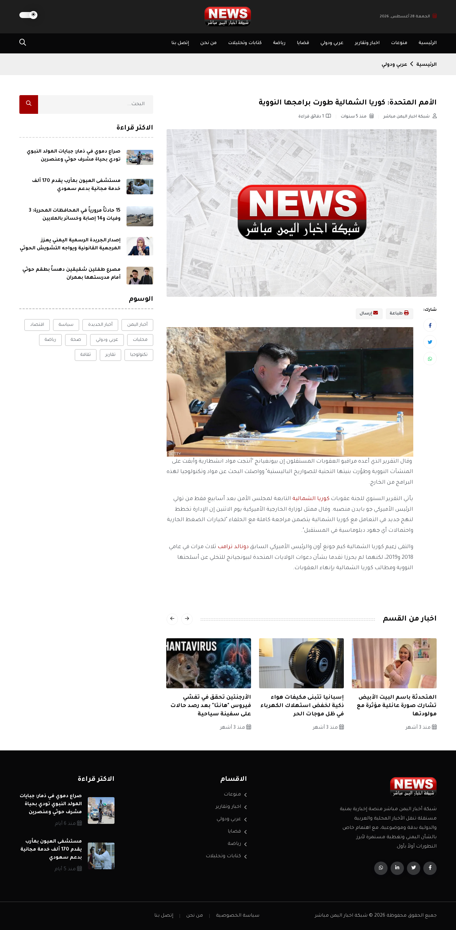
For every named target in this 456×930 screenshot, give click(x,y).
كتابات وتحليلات (245, 43)
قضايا (303, 43)
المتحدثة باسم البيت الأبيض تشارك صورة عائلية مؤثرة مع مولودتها (397, 706)
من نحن (208, 43)
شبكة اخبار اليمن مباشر (407, 116)
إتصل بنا (180, 43)
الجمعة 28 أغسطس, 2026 (405, 17)
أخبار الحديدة (100, 324)
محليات (140, 339)
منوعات (399, 43)
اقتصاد (37, 324)
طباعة (397, 313)
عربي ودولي (332, 43)
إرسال (366, 313)
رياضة (279, 43)
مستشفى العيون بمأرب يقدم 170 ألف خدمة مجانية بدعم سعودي (51, 850)
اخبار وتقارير (367, 43)
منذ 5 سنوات (354, 116)
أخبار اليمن (137, 324)
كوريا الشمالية (310, 499)
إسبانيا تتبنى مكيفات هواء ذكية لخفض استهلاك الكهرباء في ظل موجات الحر (302, 706)
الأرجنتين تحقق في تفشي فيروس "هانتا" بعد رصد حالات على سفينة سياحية (210, 706)
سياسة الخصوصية (237, 916)
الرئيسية (428, 43)
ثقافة (85, 355)
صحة (76, 339)
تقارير (110, 355)
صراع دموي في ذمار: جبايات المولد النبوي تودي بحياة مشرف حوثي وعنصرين (51, 804)
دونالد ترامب (232, 547)
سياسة (66, 324)
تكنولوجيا (139, 355)
